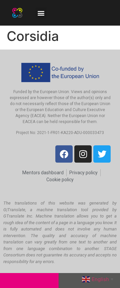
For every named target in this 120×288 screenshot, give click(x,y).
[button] (41, 12)
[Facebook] (64, 154)
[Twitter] (102, 154)
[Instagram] (83, 154)
